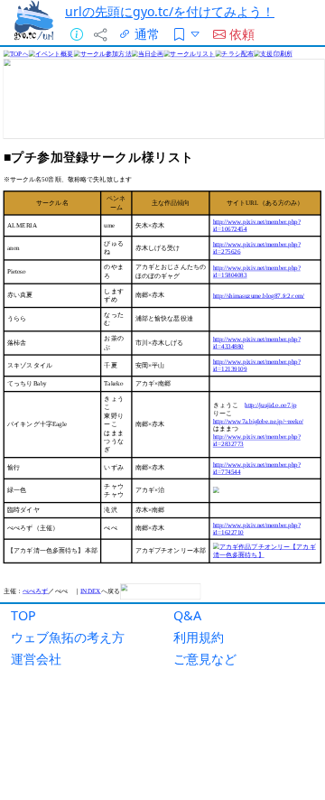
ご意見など (205, 658)
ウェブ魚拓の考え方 (68, 637)
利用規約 (198, 637)
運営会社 (36, 658)
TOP (23, 615)
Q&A (187, 615)
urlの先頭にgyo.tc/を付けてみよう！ (169, 11)
